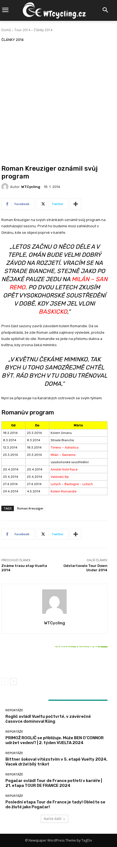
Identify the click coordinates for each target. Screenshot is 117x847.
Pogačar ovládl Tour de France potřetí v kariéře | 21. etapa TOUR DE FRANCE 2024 (53, 783)
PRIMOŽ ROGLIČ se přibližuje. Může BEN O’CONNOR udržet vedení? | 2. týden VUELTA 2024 (54, 740)
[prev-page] (4, 681)
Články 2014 (43, 30)
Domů (6, 30)
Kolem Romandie (63, 491)
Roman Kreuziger (30, 508)
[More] (75, 204)
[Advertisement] (58, 104)
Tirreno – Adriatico (65, 447)
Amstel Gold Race (64, 469)
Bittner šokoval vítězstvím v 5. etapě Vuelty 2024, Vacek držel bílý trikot (54, 661)
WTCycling (30, 187)
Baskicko (53, 311)
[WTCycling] (5, 186)
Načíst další (52, 818)
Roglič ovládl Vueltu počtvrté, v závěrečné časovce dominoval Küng (48, 719)
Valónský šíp (60, 477)
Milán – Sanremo (63, 455)
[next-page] (13, 681)
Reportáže (53, 640)
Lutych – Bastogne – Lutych (72, 484)
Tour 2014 (22, 30)
